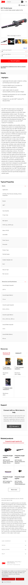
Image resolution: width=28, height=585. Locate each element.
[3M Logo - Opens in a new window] (3, 2)
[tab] (6, 353)
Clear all (25, 48)
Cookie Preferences (11, 562)
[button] (6, 582)
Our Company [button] (6, 541)
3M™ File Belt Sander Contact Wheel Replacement (20, 483)
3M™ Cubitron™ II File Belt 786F (7, 482)
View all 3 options (15, 61)
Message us (15, 426)
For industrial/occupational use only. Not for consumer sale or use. (13, 67)
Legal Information (10, 561)
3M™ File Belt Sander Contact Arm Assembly (20, 462)
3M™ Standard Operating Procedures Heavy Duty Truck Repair (19, 368)
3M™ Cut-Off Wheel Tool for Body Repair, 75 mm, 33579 (8, 462)
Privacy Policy (18, 561)
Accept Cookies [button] (20, 579)
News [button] (3, 545)
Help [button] (3, 553)
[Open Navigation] (26, 1)
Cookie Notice (5, 575)
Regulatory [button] (6, 549)
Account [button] (23, 5)
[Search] (22, 2)
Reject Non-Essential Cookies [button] (8, 579)
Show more (14, 489)
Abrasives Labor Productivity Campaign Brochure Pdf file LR (8, 388)
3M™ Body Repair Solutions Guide (7, 368)
